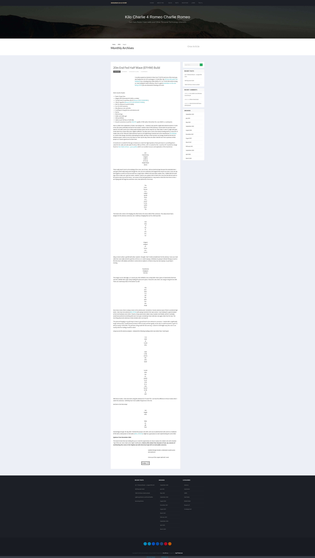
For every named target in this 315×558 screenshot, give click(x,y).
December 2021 (190, 134)
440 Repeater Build (189, 80)
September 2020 (190, 150)
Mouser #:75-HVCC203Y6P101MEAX (134, 102)
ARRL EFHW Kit (138, 433)
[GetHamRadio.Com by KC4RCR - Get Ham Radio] (119, 3)
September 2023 (190, 114)
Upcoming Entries (139, 501)
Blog (170, 3)
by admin (124, 71)
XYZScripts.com (164, 557)
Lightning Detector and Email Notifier (144, 497)
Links (193, 3)
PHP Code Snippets (151, 557)
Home (152, 3)
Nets (176, 3)
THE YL (200, 3)
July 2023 (188, 118)
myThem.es (179, 553)
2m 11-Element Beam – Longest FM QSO (145, 485)
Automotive (187, 489)
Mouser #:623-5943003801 (141, 100)
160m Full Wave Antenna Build (192, 84)
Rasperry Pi (187, 505)
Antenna (186, 485)
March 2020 (188, 158)
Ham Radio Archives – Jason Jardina (127, 147)
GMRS (185, 493)
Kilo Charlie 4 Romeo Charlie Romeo (157, 17)
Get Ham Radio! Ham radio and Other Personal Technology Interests (157, 22)
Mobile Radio (187, 501)
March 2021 (188, 142)
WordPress (165, 553)
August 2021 (189, 138)
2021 (119, 44)
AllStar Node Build (194, 99)
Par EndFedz (173, 133)
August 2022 (189, 130)
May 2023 (188, 122)
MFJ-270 (134, 122)
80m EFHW (133, 312)
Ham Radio (117, 71)
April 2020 (188, 154)
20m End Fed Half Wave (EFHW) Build (136, 67)
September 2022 (190, 126)
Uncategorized (187, 509)
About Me (160, 3)
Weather (185, 3)
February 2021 (189, 146)
